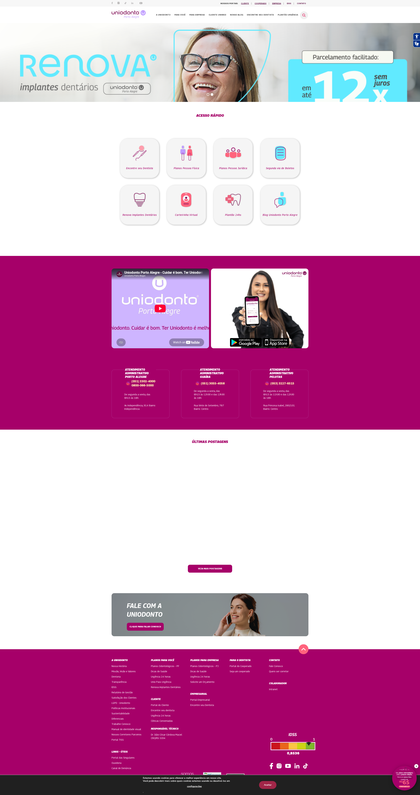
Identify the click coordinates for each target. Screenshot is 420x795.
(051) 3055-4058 (213, 383)
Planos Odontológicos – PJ (204, 666)
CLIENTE (245, 3)
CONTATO (301, 3)
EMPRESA (276, 3)
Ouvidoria (116, 762)
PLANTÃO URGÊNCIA (288, 15)
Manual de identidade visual (126, 729)
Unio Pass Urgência (161, 681)
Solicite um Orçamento (202, 681)
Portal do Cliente (160, 705)
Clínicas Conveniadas (162, 720)
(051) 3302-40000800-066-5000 (143, 383)
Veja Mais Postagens (210, 568)
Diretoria (116, 676)
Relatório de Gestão (122, 692)
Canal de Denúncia (121, 768)
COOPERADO (260, 3)
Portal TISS (118, 739)
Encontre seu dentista (162, 710)
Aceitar (268, 784)
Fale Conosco (276, 666)
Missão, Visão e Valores (124, 671)
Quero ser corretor (279, 671)
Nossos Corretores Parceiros (126, 734)
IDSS (289, 3)
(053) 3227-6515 (282, 383)
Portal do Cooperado (241, 666)
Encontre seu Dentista (202, 705)
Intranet (273, 689)
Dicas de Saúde (159, 671)
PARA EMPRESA (197, 15)
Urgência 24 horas (161, 676)
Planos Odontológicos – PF (165, 666)
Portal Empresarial (200, 699)
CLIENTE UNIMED (217, 15)
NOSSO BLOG (236, 15)
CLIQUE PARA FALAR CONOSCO (145, 626)
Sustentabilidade (121, 713)
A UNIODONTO (163, 15)
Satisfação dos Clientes (124, 697)
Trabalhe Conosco (121, 724)
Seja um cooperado (240, 671)
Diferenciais (118, 718)
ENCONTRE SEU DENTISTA (260, 15)
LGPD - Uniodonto (121, 702)
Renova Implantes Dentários (166, 687)
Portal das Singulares (123, 757)
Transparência (119, 681)
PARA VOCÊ (180, 15)
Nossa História (119, 666)
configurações (194, 786)
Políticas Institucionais (123, 708)
